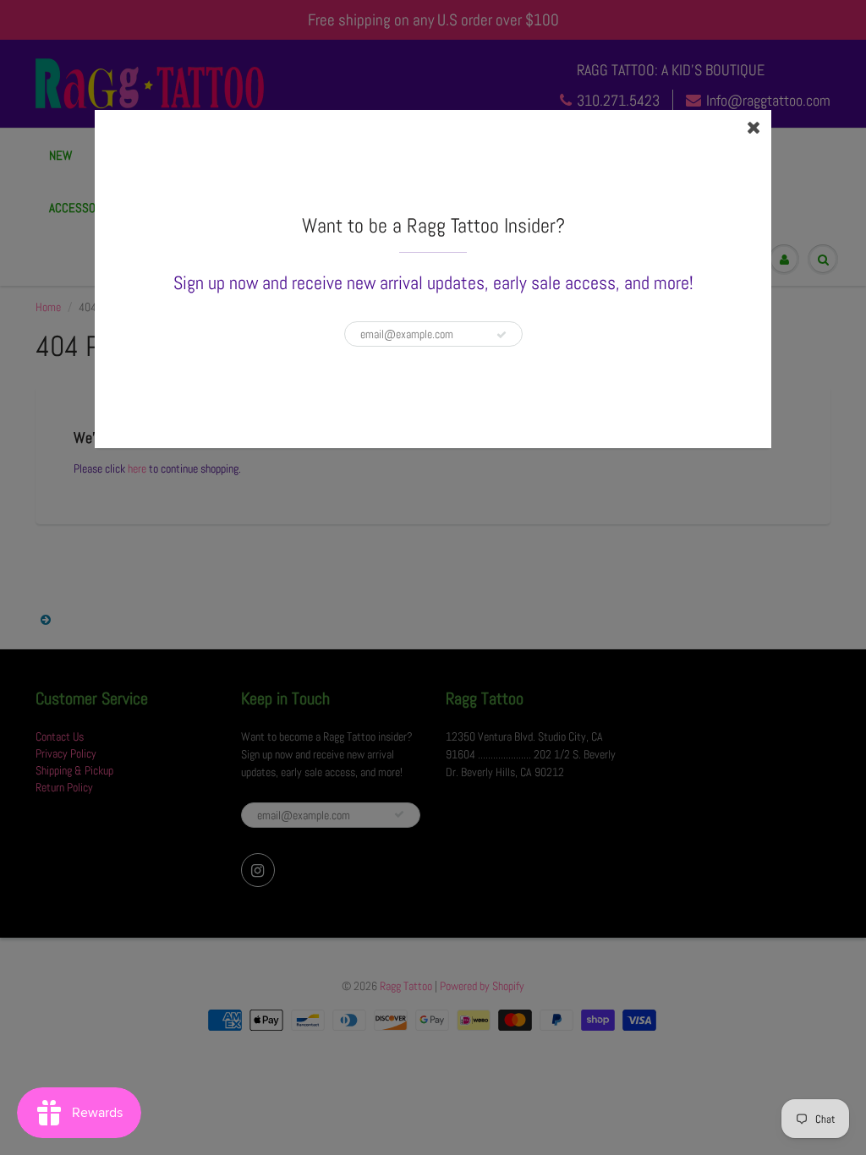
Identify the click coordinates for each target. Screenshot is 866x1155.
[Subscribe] (501, 334)
